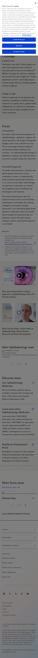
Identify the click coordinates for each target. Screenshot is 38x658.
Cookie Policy (27, 35)
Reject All (19, 45)
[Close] (35, 3)
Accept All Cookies (19, 51)
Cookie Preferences (19, 39)
